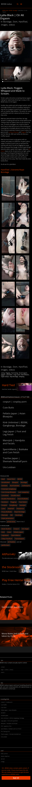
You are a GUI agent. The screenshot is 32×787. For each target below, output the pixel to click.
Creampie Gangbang (9, 489)
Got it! (16, 777)
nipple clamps (5, 376)
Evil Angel (25, 529)
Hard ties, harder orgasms (9, 389)
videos (12, 24)
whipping (15, 132)
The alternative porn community (11, 558)
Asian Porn (11, 479)
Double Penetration (8, 499)
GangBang (13, 505)
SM (11, 515)
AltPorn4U (8, 554)
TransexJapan (19, 539)
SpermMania (15, 535)
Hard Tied (8, 385)
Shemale (5, 515)
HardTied (23, 21)
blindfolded (6, 482)
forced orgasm (23, 373)
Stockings (18, 515)
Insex (9, 532)
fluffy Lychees (4, 753)
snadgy (2, 761)
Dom (15, 21)
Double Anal (15, 495)
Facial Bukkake (23, 499)
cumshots (5, 495)
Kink (3, 532)
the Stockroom (11, 567)
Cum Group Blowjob (9, 492)
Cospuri (16, 529)
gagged (3, 374)
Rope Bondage (14, 376)
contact (3, 667)
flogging (23, 132)
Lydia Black (9, 374)
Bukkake (4, 486)
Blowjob (15, 482)
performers (5, 545)
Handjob (23, 505)
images (4, 24)
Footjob (4, 505)
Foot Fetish (23, 502)
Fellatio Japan (18, 532)
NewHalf (11, 508)
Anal (3, 479)
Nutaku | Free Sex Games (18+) (11, 584)
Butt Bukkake (14, 486)
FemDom (5, 502)
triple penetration (8, 518)
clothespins (26, 486)
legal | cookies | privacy (7, 669)
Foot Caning (14, 373)
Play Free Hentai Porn (16, 580)
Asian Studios (6, 529)
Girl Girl (3, 759)
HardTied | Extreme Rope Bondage (12, 170)
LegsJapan (5, 535)
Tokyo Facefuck (7, 539)
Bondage (15, 10)
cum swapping (23, 492)
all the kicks (11, 522)
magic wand (16, 374)
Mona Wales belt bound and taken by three (15, 634)
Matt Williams (25, 374)
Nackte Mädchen (5, 756)
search (2, 672)
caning (10, 132)
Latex (3, 508)
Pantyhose (20, 508)
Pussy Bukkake (7, 512)
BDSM (10, 10)
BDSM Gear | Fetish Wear (9, 571)
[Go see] (16, 610)
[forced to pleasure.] (8, 188)
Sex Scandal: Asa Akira (12, 607)
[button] (17, 4)
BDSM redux (6, 4)
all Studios (11, 542)
